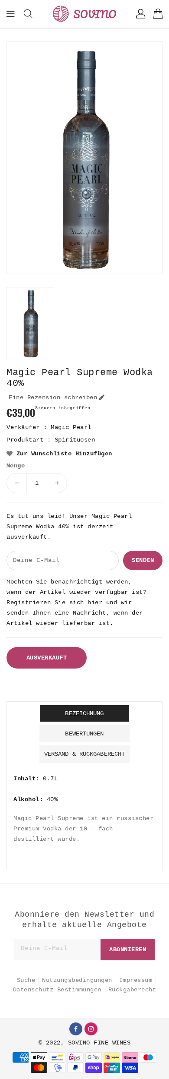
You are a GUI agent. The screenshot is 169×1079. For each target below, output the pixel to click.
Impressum (136, 980)
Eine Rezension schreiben (53, 397)
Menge (15, 466)
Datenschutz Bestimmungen (57, 989)
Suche (26, 980)
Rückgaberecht (132, 989)
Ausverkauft (46, 657)
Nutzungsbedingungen (77, 980)
